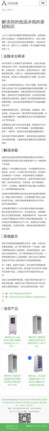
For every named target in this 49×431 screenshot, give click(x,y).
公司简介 (22, 405)
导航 (42, 3)
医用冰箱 (26, 402)
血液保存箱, (9, 402)
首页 (4, 10)
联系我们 (29, 405)
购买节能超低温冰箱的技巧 (20, 293)
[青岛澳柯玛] (10, 3)
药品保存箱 (18, 402)
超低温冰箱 (35, 402)
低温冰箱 (5, 35)
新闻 (9, 10)
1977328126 (18, 411)
